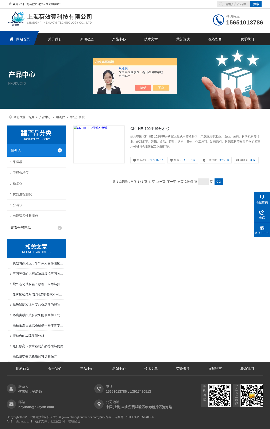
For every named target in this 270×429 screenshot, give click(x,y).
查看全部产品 (21, 227)
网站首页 (23, 39)
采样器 (17, 162)
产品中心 (119, 39)
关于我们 (55, 39)
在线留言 (215, 39)
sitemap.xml (24, 421)
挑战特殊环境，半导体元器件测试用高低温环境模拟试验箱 (38, 263)
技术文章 (151, 39)
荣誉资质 (183, 39)
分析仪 (17, 205)
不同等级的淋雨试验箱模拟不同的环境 (38, 273)
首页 (31, 117)
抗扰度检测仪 (22, 194)
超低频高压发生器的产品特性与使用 (38, 346)
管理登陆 (74, 421)
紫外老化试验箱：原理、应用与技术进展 (38, 284)
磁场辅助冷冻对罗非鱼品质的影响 (36, 304)
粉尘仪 (17, 183)
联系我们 (247, 39)
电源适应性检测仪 (25, 215)
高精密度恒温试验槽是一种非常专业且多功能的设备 (38, 325)
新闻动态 (87, 39)
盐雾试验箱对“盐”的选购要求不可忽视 (38, 294)
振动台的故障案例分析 (28, 335)
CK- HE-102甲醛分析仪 (150, 129)
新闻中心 (119, 368)
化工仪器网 (57, 421)
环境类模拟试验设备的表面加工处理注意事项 (38, 315)
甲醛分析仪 (21, 172)
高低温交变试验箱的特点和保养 (35, 356)
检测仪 (60, 117)
